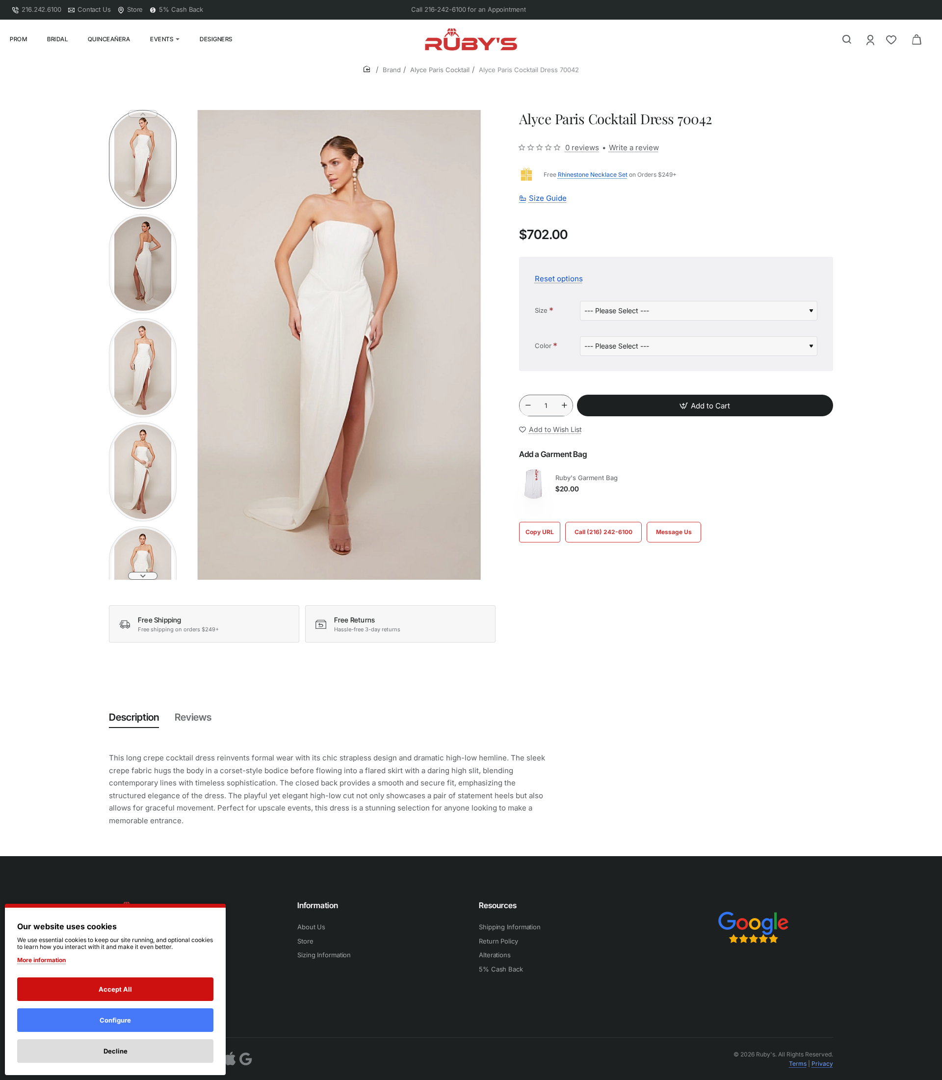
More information (41, 960)
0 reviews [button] (582, 147)
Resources (498, 905)
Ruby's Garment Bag (586, 478)
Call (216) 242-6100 (603, 532)
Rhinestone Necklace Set (593, 174)
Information (317, 905)
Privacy (822, 1063)
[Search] (847, 39)
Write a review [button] (634, 147)
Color (543, 346)
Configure (115, 1020)
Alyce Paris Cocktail (440, 70)
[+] (564, 406)
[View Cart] (916, 39)
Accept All (115, 989)
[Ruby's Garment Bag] (534, 484)
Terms (798, 1063)
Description (134, 717)
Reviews (193, 717)
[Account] (871, 39)
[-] (528, 406)
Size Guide (548, 198)
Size (541, 310)
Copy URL (539, 532)
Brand (392, 70)
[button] (142, 114)
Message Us (674, 532)
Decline (116, 1051)
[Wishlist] (892, 39)
